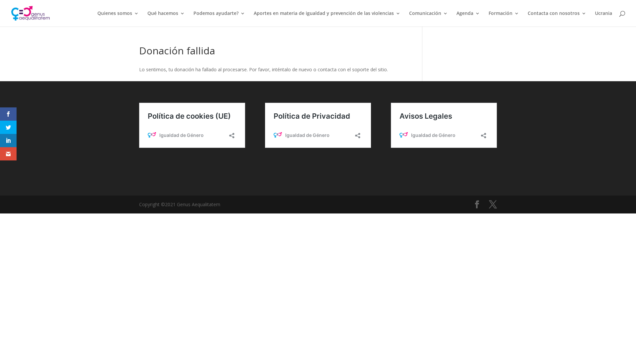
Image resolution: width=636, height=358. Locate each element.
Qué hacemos (162, 13)
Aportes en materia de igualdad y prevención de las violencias (324, 13)
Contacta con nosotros (554, 13)
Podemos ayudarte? (215, 13)
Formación (500, 13)
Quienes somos (114, 13)
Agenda (464, 13)
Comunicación (425, 13)
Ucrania (603, 13)
